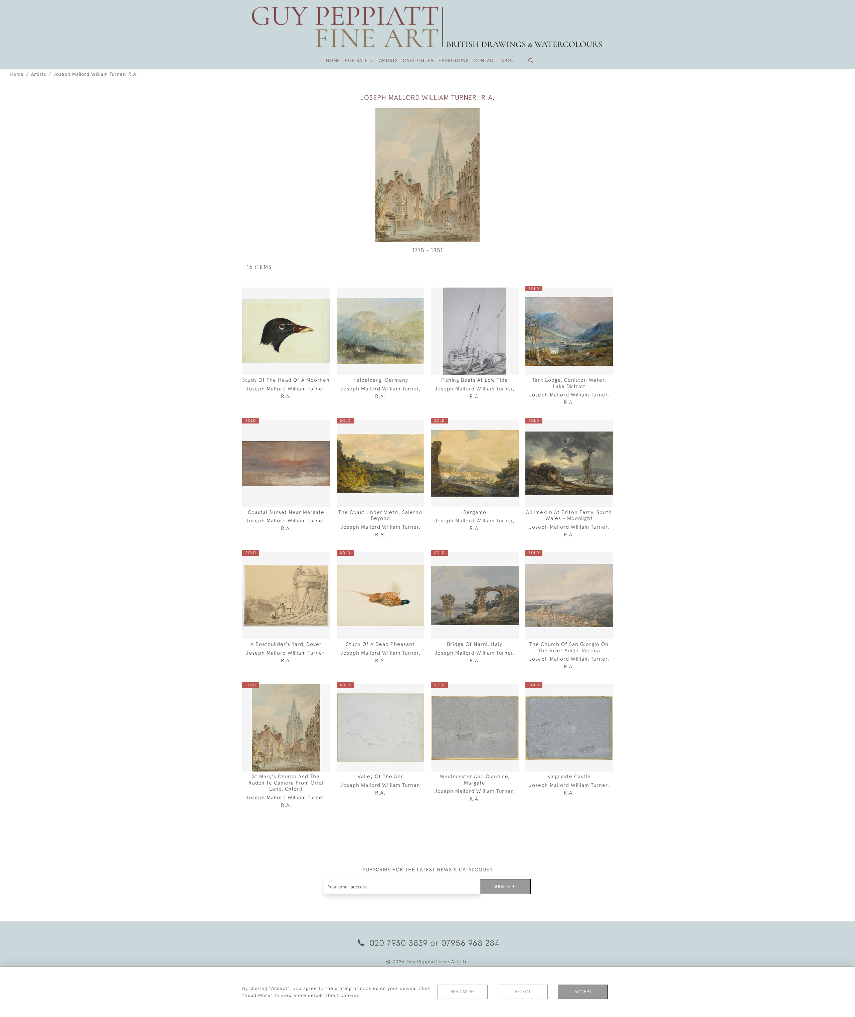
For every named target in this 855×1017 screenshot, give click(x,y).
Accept (582, 991)
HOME (333, 60)
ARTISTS (388, 60)
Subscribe (505, 886)
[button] (530, 60)
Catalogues (418, 60)
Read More (462, 991)
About (509, 60)
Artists (38, 74)
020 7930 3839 (398, 943)
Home (17, 74)
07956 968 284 (470, 943)
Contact (485, 60)
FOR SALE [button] (357, 60)
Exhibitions (454, 60)
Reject (523, 991)
